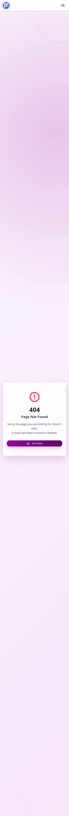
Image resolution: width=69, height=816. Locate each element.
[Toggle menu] (63, 5)
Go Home (37, 443)
